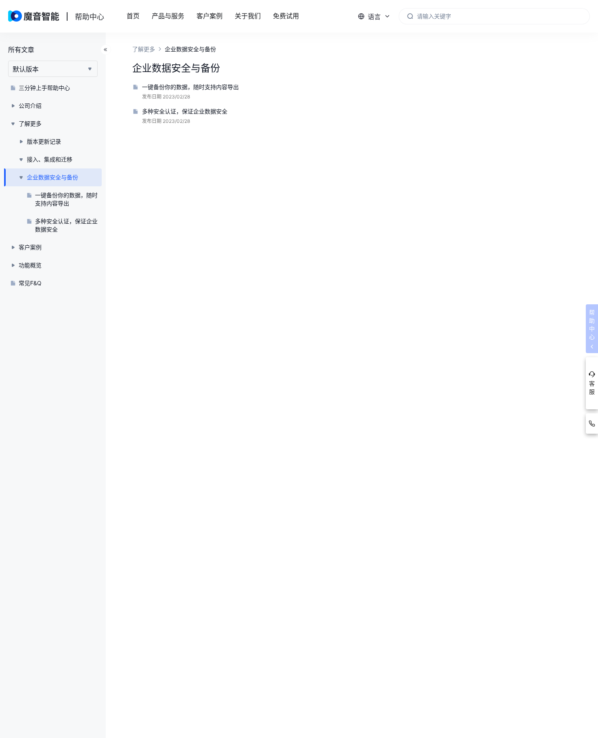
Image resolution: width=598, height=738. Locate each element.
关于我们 (248, 16)
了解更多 (143, 49)
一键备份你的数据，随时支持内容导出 (190, 86)
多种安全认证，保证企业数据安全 (184, 111)
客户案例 (209, 16)
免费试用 (286, 16)
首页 (133, 16)
